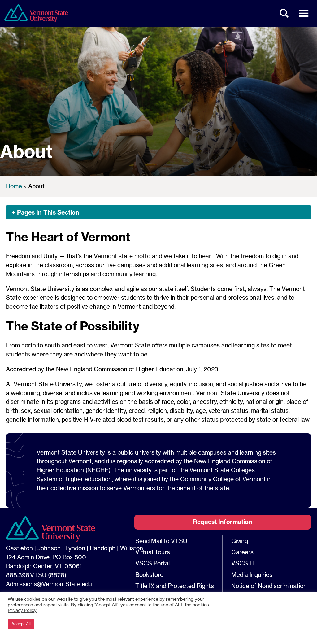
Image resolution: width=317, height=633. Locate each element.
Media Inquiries (251, 574)
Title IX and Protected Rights (174, 586)
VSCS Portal (152, 563)
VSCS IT (243, 563)
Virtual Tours (152, 552)
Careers (242, 552)
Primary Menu (304, 13)
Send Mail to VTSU (161, 541)
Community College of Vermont (223, 479)
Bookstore (149, 574)
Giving (239, 541)
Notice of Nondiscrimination (269, 586)
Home (14, 186)
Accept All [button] (21, 623)
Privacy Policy (22, 610)
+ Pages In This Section (45, 212)
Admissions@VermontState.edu (49, 584)
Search (284, 13)
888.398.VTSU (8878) (36, 575)
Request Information (222, 522)
